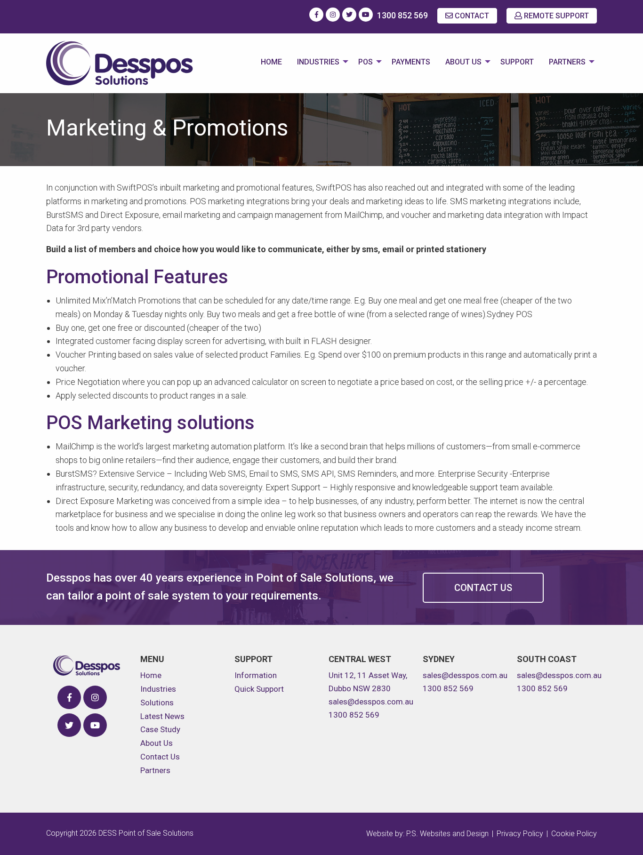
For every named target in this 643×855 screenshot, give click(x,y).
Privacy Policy (520, 833)
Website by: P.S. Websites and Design (427, 833)
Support (517, 61)
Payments (411, 61)
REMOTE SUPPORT (555, 15)
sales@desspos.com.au (371, 701)
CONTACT (471, 15)
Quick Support (259, 689)
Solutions (157, 702)
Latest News (162, 716)
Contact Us (483, 587)
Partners (567, 61)
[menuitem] (271, 63)
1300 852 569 (402, 15)
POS (365, 61)
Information (255, 675)
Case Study (160, 729)
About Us (463, 61)
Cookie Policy (574, 833)
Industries (318, 61)
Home (271, 61)
